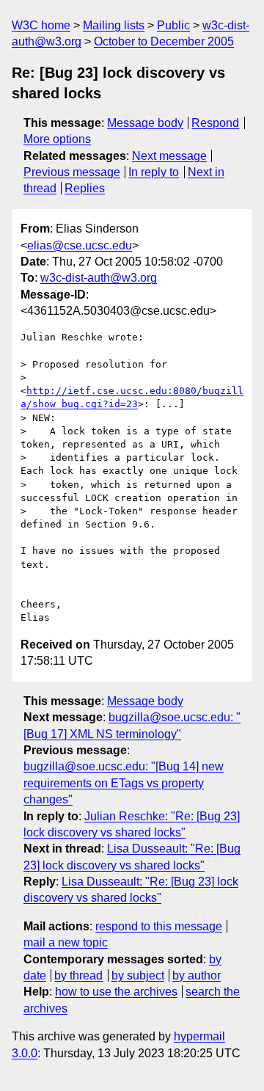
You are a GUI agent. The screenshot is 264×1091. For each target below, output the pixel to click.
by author (196, 975)
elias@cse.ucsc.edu (79, 245)
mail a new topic (65, 942)
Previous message (71, 172)
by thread (78, 975)
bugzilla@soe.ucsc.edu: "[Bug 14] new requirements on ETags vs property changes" (123, 783)
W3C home (41, 25)
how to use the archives (116, 991)
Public (173, 25)
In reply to (153, 172)
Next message (169, 156)
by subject (137, 975)
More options (57, 139)
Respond (215, 123)
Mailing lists (113, 25)
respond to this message (158, 926)
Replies (85, 188)
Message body (145, 123)
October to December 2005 (164, 41)
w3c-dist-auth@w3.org (98, 277)
